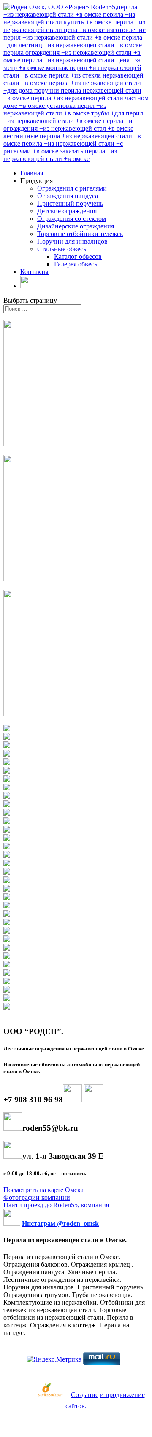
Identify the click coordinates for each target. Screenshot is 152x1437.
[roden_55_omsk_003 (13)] (6, 830)
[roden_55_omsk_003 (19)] (6, 880)
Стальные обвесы (62, 248)
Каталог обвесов (78, 256)
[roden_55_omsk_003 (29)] (6, 965)
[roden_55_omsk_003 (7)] (6, 779)
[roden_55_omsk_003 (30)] (6, 973)
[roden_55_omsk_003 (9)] (6, 796)
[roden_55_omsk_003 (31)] (6, 982)
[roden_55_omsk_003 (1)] (6, 729)
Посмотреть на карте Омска (43, 1189)
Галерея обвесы (76, 264)
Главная (31, 173)
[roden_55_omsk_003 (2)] (6, 737)
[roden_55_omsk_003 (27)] (6, 948)
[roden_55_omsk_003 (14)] (6, 838)
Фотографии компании (36, 1197)
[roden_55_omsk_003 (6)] (6, 771)
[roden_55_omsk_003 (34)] (6, 1007)
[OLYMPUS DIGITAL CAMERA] (6, 745)
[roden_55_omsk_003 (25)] (6, 931)
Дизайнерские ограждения (75, 226)
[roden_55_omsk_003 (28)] (6, 956)
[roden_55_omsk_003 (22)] (6, 906)
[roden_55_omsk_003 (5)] (6, 762)
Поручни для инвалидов (72, 241)
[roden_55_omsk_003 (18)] (6, 872)
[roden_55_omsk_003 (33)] (6, 998)
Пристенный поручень (70, 203)
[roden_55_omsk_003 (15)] (6, 847)
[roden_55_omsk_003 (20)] (6, 889)
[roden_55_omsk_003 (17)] (6, 864)
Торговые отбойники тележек (80, 233)
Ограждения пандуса (67, 195)
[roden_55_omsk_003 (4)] (6, 754)
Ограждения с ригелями (72, 188)
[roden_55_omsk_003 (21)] (6, 897)
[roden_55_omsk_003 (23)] (6, 914)
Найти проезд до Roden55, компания (56, 1205)
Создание (84, 1394)
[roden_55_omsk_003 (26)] (6, 939)
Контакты (34, 271)
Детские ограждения (67, 211)
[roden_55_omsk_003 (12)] (6, 821)
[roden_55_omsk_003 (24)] (6, 923)
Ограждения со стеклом (71, 218)
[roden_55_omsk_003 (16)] (6, 855)
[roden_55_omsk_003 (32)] (6, 990)
